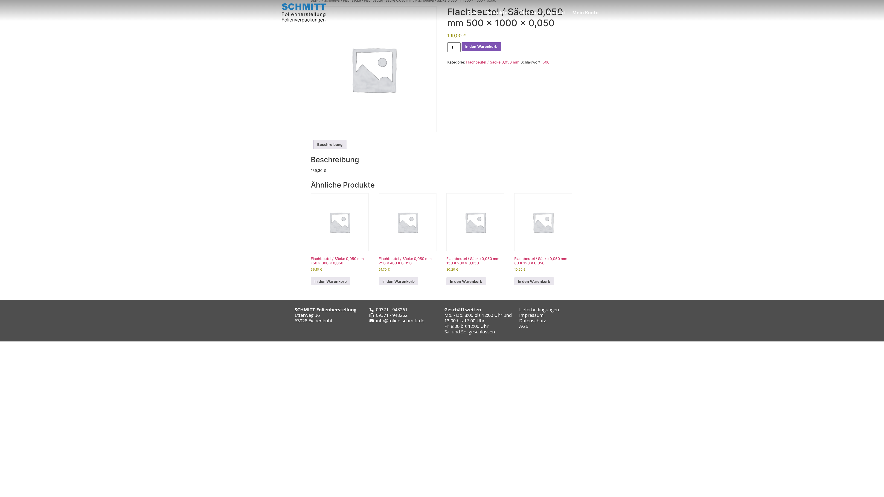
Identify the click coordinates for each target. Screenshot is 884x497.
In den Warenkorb (481, 46)
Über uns (529, 12)
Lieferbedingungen (539, 309)
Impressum (531, 315)
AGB (524, 326)
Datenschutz (532, 321)
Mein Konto (585, 12)
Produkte (496, 12)
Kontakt (556, 12)
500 (546, 62)
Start (473, 12)
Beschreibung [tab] (330, 144)
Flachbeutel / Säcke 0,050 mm (492, 62)
